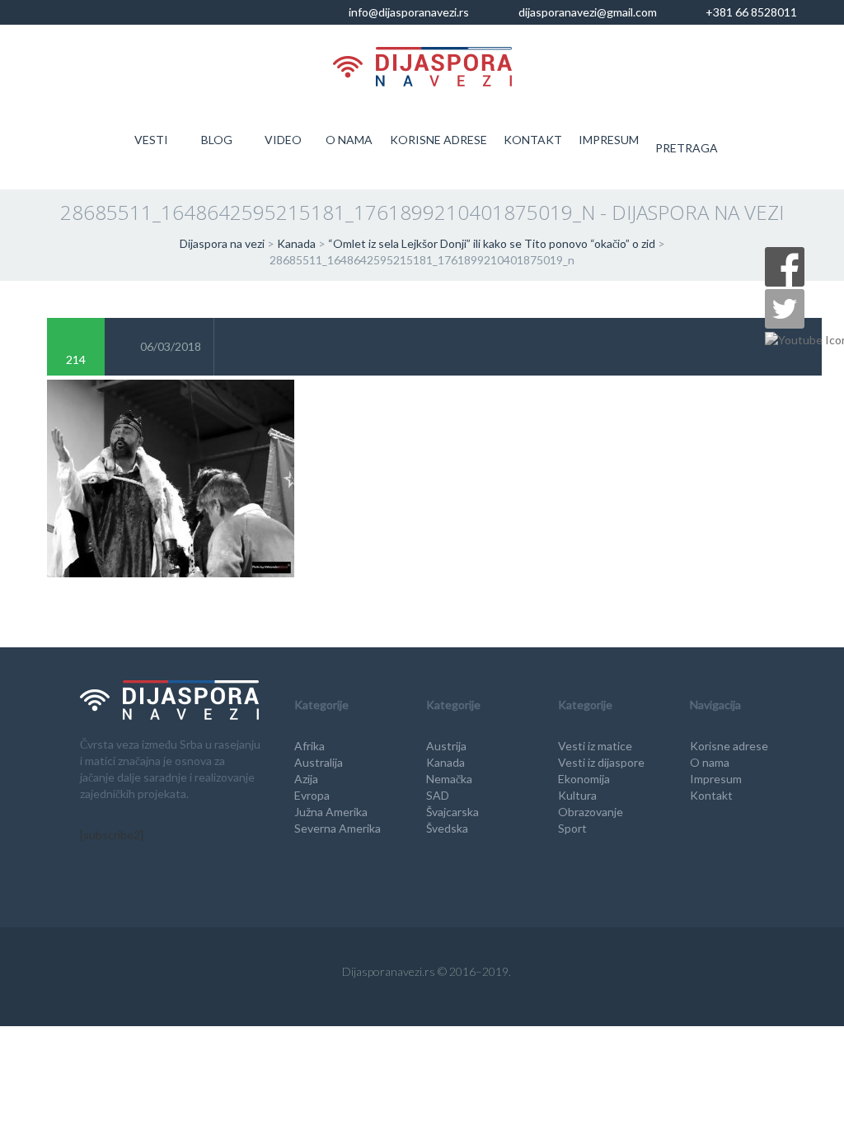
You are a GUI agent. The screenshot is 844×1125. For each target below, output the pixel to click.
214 (76, 359)
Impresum (609, 140)
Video (283, 140)
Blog (216, 140)
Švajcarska (452, 812)
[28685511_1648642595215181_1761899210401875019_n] (170, 476)
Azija (306, 779)
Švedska (447, 828)
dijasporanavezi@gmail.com (586, 12)
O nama (349, 140)
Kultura (577, 795)
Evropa (312, 795)
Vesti (151, 140)
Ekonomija (584, 779)
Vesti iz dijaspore (601, 762)
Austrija (446, 746)
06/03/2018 (170, 346)
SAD (437, 795)
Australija (318, 762)
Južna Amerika (331, 812)
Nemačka (449, 779)
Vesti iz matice (595, 746)
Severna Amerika (337, 828)
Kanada (445, 762)
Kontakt (533, 140)
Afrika (309, 746)
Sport (572, 828)
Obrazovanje (590, 812)
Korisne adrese (438, 140)
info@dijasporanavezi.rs (407, 12)
